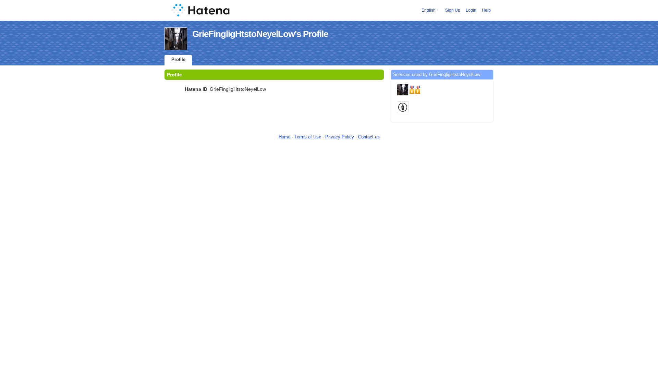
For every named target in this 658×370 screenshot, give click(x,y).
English (429, 10)
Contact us (369, 136)
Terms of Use (307, 136)
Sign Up (452, 10)
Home (284, 136)
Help (486, 10)
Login (471, 10)
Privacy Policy (339, 136)
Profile (178, 59)
